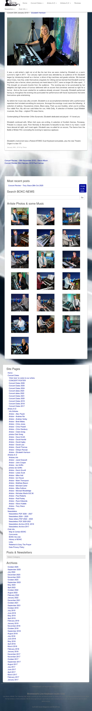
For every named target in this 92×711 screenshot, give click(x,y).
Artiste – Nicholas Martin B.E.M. (21, 493)
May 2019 (11, 615)
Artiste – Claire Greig (17, 431)
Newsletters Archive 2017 (19, 526)
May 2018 (11, 641)
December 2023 (14, 574)
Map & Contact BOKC (17, 531)
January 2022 (13, 597)
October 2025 (13, 567)
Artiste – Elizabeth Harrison (19, 452)
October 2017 (13, 659)
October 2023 (13, 579)
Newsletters (9, 9)
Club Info (22, 9)
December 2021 (14, 600)
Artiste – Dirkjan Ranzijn (18, 449)
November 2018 (14, 626)
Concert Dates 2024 (17, 388)
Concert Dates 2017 (17, 406)
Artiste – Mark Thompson (19, 480)
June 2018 (12, 638)
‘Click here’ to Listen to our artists (22, 378)
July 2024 (11, 572)
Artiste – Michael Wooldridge (20, 490)
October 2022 (13, 590)
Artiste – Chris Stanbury (18, 429)
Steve (25, 147)
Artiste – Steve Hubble (17, 503)
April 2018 (11, 643)
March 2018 (12, 646)
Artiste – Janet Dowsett (18, 460)
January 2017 (13, 679)
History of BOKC (15, 539)
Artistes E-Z (65, 3)
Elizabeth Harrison (38, 12)
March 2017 (12, 674)
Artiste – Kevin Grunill (17, 470)
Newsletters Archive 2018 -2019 (21, 524)
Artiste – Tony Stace (17, 506)
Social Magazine (43, 707)
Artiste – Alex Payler (17, 414)
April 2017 (11, 672)
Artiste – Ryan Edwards (18, 501)
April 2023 (11, 587)
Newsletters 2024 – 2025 (18, 516)
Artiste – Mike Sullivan (17, 488)
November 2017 (14, 656)
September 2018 (14, 631)
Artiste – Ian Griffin (16, 465)
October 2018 (13, 628)
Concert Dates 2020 (17, 398)
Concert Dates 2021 (17, 396)
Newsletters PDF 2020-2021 (20, 521)
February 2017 (13, 677)
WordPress (56, 707)
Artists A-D (51, 3)
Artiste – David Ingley (17, 442)
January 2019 (13, 623)
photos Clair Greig (16, 434)
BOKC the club (14, 536)
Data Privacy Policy (16, 547)
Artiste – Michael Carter (18, 485)
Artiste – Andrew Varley (18, 419)
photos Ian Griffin (15, 467)
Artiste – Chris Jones (17, 424)
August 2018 (12, 633)
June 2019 (12, 613)
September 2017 (14, 661)
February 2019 (13, 620)
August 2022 (12, 592)
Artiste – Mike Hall (16, 475)
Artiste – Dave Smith (17, 437)
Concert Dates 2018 (17, 403)
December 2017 (14, 654)
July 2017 (11, 667)
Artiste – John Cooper (17, 462)
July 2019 (11, 610)
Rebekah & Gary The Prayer (20, 544)
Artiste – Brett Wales (17, 421)
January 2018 (13, 651)
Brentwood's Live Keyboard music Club (46, 693)
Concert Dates (36, 3)
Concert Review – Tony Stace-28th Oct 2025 (25, 185)
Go (82, 197)
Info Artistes (13, 411)
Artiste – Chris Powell (17, 426)
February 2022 (13, 595)
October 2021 (13, 602)
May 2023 (11, 584)
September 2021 (14, 605)
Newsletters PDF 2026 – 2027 (20, 513)
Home (25, 3)
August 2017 (12, 664)
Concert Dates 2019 (17, 401)
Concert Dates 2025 (17, 385)
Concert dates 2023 (16, 390)
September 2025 (14, 569)
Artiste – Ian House (16, 478)
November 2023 (14, 577)
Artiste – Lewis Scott (17, 472)
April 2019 (11, 618)
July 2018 (11, 636)
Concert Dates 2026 (17, 383)
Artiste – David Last (16, 444)
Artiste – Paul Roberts (17, 495)
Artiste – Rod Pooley (17, 498)
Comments (13, 534)
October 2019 (13, 608)
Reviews (77, 3)
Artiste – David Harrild (17, 439)
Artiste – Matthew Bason (18, 483)
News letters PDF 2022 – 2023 (21, 519)
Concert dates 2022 (16, 393)
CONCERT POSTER (17, 380)
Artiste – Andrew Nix (17, 416)
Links (11, 542)
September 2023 (14, 582)
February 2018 (13, 649)
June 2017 (12, 669)
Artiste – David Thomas (18, 447)
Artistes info (13, 457)
